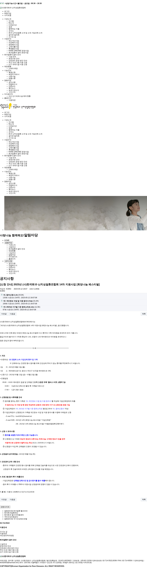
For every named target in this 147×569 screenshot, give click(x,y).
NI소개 (11, 23)
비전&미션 (13, 25)
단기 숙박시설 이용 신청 (18, 64)
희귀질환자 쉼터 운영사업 (18, 53)
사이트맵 (7, 15)
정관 (10, 27)
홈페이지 (7, 98)
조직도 (11, 31)
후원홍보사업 (14, 49)
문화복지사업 (14, 45)
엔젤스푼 (12, 78)
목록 (144, 314)
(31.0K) (21, 301)
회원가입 (7, 13)
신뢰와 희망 (13, 68)
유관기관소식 (14, 90)
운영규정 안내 (14, 58)
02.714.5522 (5, 523)
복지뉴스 (12, 88)
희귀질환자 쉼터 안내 (12, 55)
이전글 (4, 314)
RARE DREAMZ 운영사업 (19, 51)
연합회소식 (13, 84)
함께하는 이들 (14, 29)
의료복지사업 (14, 43)
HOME (6, 240)
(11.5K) (22, 307)
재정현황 (7, 66)
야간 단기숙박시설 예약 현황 (20, 96)
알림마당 (7, 80)
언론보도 (12, 86)
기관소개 (7, 19)
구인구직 (12, 92)
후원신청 (12, 72)
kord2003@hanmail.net (9, 562)
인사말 (11, 21)
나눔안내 (7, 70)
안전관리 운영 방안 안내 (18, 60)
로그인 (6, 11)
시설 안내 (12, 57)
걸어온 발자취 (14, 35)
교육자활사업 (14, 47)
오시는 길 (12, 37)
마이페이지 (8, 94)
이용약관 (12, 100)
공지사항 (12, 82)
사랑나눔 (12, 76)
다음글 (12, 314)
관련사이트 (5, 507)
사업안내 (7, 39)
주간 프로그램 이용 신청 (18, 62)
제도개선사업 (14, 41)
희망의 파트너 (14, 74)
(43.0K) (14, 295)
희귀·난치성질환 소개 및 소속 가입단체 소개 (25, 33)
